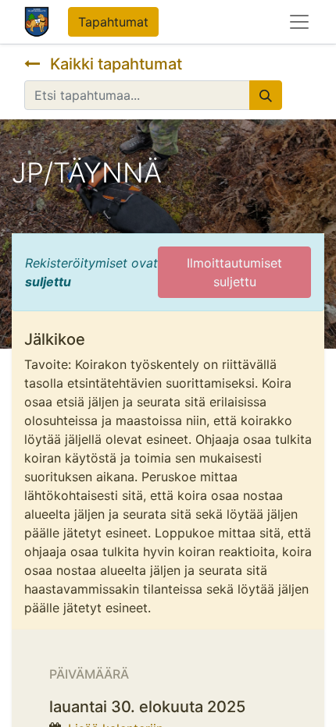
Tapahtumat (113, 22)
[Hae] (265, 95)
